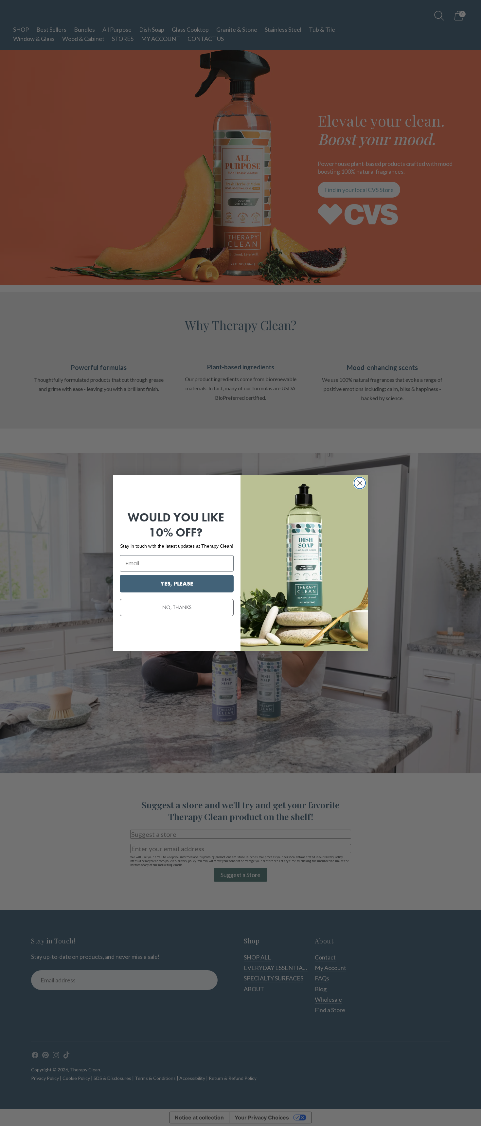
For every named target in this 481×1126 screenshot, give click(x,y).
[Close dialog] (359, 483)
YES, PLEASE (176, 583)
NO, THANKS (176, 607)
